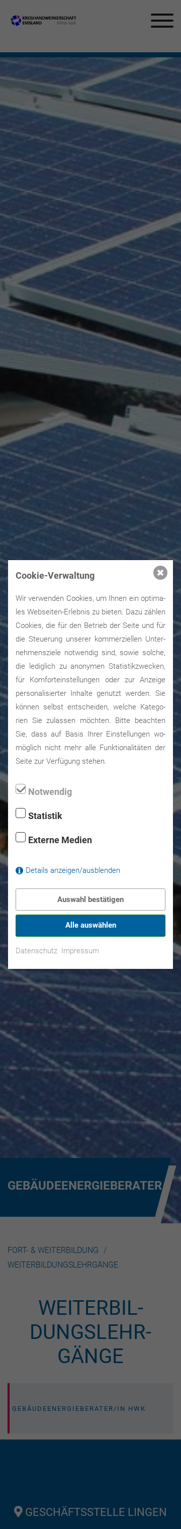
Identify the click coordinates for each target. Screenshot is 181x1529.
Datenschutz (36, 950)
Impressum (80, 950)
